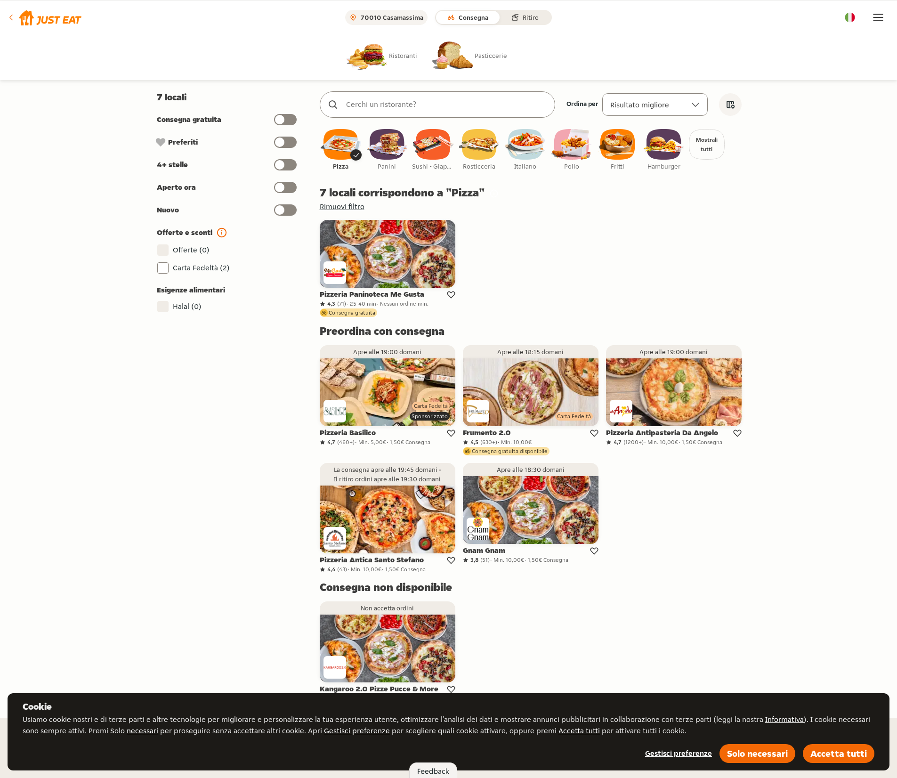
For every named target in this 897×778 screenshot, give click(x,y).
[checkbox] (341, 150)
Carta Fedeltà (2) (201, 268)
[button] (44, 17)
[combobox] (447, 104)
